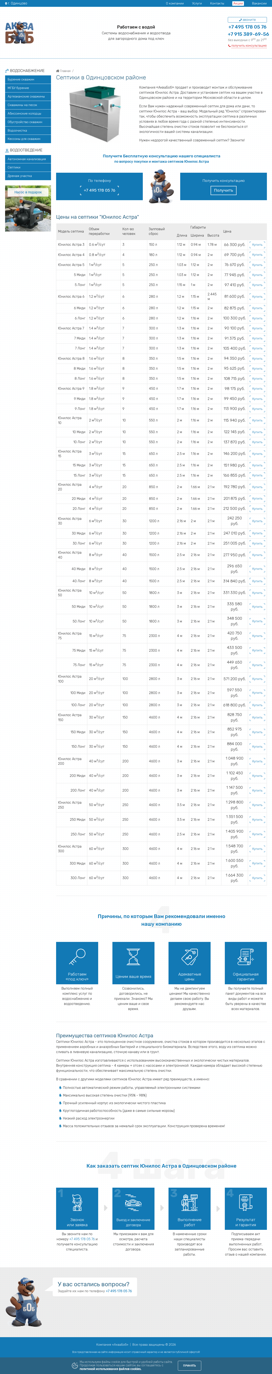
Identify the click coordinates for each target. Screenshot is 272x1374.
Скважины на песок (22, 105)
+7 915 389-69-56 (248, 34)
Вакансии (259, 3)
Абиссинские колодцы (24, 113)
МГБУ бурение (18, 88)
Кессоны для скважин (24, 139)
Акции (238, 3)
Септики (14, 167)
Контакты (217, 3)
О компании (175, 3)
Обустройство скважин (25, 122)
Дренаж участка (20, 176)
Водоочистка (17, 130)
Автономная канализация (27, 159)
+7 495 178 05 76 (247, 27)
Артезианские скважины (26, 96)
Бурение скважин (21, 79)
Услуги (197, 3)
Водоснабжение (27, 71)
